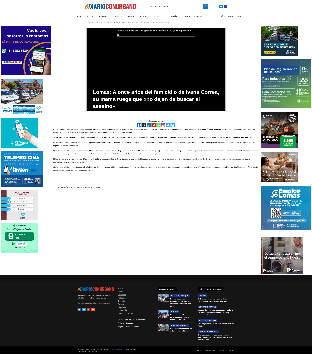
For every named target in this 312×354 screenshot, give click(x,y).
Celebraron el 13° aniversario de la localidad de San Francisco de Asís (182, 317)
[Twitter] (84, 309)
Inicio (78, 16)
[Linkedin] (149, 125)
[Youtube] (88, 309)
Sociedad (102, 16)
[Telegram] (168, 125)
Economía (172, 16)
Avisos (231, 350)
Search (205, 6)
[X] (144, 125)
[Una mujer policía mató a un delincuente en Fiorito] (163, 327)
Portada (90, 22)
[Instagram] (163, 125)
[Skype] (173, 125)
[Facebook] (139, 125)
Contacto (222, 350)
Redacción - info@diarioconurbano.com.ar (149, 31)
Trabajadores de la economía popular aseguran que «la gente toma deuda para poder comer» (215, 337)
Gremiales (144, 16)
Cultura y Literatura (192, 16)
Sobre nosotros (210, 350)
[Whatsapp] (158, 125)
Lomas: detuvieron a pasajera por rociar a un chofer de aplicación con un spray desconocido (215, 312)
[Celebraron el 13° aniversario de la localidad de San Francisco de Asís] (163, 314)
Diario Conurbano (116, 349)
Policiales (117, 16)
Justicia (130, 16)
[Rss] (93, 309)
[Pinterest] (153, 125)
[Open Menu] (225, 6)
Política (89, 16)
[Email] (221, 6)
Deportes (158, 16)
